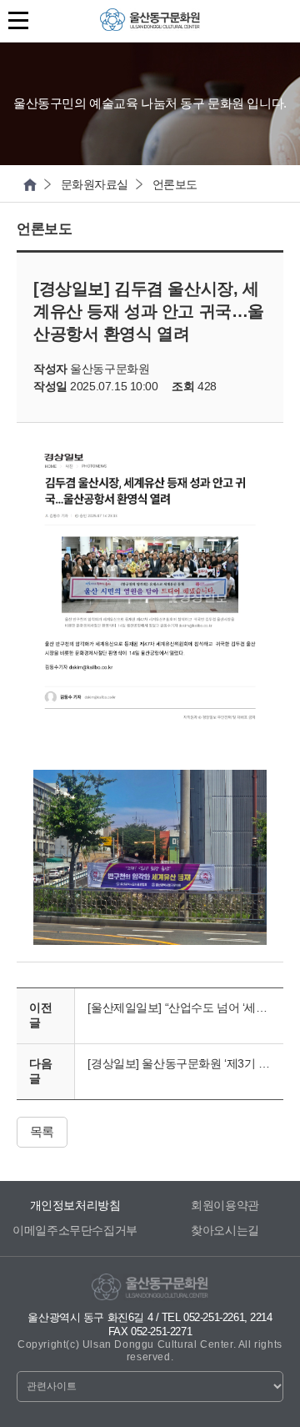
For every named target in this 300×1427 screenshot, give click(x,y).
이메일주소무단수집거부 (74, 1230)
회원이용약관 (224, 1205)
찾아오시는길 (224, 1230)
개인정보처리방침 (75, 1205)
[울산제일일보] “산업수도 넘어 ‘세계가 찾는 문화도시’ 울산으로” (185, 1007)
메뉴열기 (20, 20)
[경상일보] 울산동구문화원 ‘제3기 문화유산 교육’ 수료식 (185, 1063)
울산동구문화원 (150, 24)
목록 (42, 1131)
